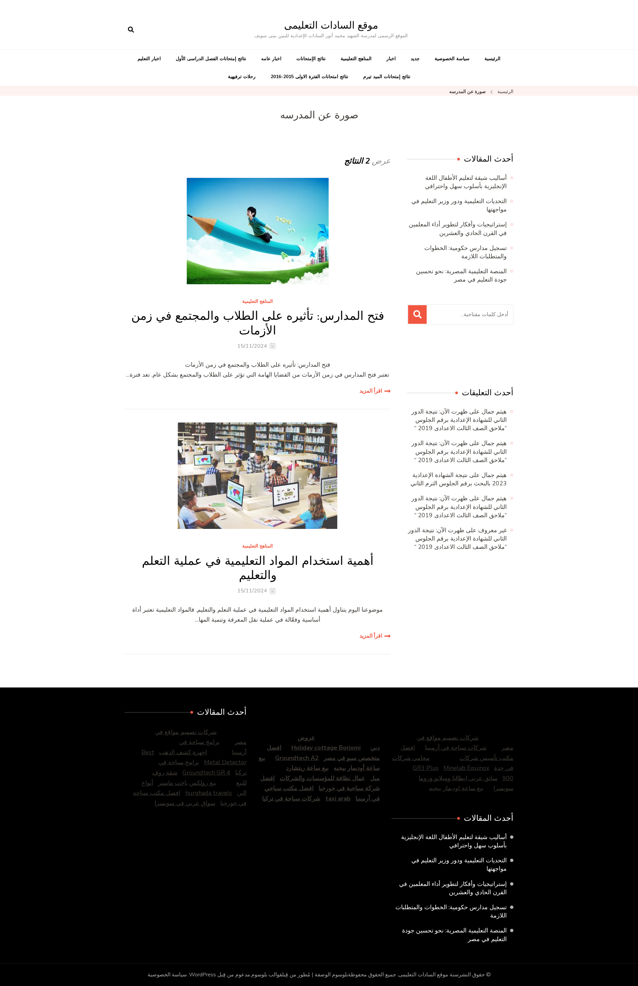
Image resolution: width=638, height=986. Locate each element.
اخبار (391, 59)
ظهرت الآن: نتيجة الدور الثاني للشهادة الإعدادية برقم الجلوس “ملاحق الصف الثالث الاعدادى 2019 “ (459, 420)
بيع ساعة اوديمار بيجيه (456, 788)
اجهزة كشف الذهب (183, 752)
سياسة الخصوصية (452, 59)
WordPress (202, 974)
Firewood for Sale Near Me (451, 358)
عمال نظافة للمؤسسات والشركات (322, 778)
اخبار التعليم (149, 59)
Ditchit (476, 358)
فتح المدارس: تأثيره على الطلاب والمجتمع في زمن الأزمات (257, 322)
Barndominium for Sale (499, 358)
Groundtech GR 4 (206, 773)
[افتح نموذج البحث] (131, 30)
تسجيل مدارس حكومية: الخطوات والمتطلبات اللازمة (465, 252)
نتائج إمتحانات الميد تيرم (386, 76)
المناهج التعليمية (356, 59)
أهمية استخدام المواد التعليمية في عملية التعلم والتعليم (257, 568)
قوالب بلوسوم (266, 974)
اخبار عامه (271, 59)
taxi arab (338, 798)
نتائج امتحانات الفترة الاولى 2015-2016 (309, 76)
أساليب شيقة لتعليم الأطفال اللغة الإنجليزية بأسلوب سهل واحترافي (466, 182)
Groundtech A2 (297, 758)
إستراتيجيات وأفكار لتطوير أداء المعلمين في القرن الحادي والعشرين (458, 228)
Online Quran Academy (421, 358)
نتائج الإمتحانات (311, 59)
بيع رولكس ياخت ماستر (187, 783)
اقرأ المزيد (371, 391)
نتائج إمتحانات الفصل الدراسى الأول (211, 59)
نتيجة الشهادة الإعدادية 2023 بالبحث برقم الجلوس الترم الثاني (458, 479)
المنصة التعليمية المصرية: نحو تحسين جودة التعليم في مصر (461, 275)
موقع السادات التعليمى (331, 25)
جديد (415, 59)
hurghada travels (208, 793)
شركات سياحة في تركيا (291, 798)
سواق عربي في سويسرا (185, 803)
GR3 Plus (426, 768)
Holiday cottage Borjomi (326, 748)
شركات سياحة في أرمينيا (455, 748)
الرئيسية (492, 59)
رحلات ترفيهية (242, 76)
